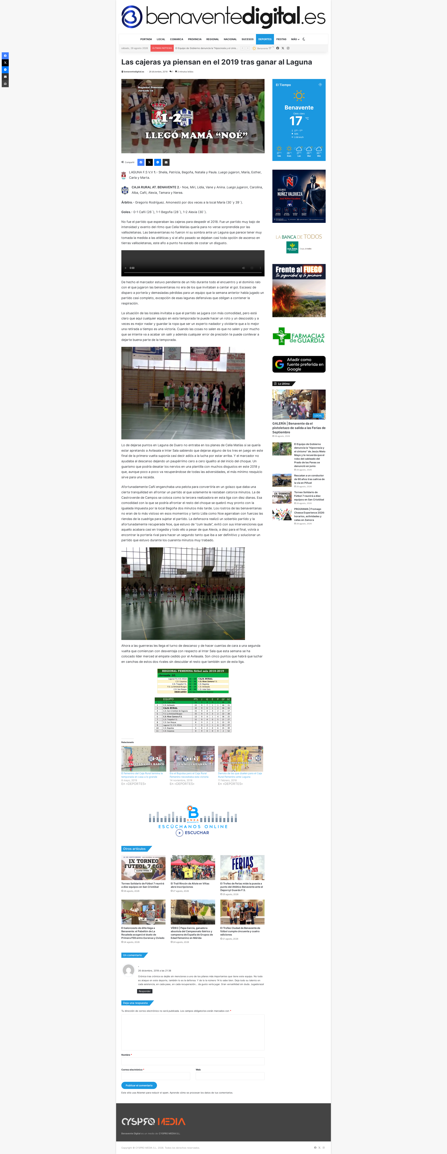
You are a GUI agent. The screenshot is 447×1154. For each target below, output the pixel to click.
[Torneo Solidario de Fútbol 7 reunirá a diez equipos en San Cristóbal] (143, 867)
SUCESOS (248, 39)
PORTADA (146, 39)
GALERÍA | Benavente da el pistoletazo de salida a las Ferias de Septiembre (299, 428)
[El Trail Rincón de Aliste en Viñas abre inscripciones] (193, 867)
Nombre (126, 1054)
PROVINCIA (194, 39)
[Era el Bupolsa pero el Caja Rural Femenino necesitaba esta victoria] (192, 759)
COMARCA (176, 39)
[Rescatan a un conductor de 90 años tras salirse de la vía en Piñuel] (282, 480)
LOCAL (161, 39)
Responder (145, 991)
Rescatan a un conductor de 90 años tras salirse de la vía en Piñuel (309, 479)
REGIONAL (212, 39)
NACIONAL (230, 39)
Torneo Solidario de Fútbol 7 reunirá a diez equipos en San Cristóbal (309, 496)
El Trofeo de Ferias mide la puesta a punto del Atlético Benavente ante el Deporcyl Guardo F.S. (241, 887)
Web (198, 1069)
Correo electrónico (132, 1069)
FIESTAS (281, 39)
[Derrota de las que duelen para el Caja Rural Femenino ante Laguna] (240, 759)
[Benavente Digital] (223, 17)
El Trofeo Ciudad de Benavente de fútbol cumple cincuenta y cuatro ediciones (240, 931)
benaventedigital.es (134, 71)
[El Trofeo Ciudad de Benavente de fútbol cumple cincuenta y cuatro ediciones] (242, 912)
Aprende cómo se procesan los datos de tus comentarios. (201, 1092)
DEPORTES (265, 39)
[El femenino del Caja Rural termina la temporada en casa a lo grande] (143, 759)
